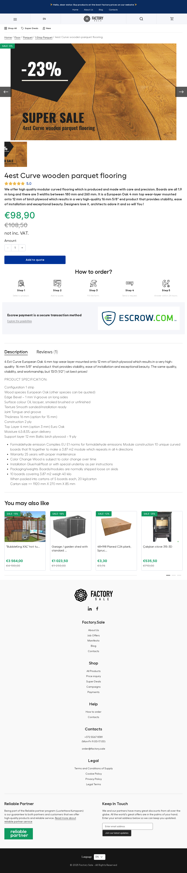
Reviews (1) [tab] (47, 352)
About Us (88, 10)
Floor (17, 37)
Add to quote (35, 259)
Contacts (113, 10)
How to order (93, 712)
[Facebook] (97, 608)
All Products (94, 671)
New (48, 28)
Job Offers (93, 635)
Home (75, 10)
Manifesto (93, 640)
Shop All (12, 28)
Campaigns (93, 687)
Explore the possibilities (19, 321)
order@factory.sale (93, 749)
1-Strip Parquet (43, 37)
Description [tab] (16, 352)
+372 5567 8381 (93, 737)
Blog (101, 10)
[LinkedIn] (89, 608)
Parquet (28, 37)
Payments (93, 692)
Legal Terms (93, 784)
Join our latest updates (116, 833)
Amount (10, 240)
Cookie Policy (93, 774)
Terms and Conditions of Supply (93, 768)
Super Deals (31, 28)
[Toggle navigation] (15, 19)
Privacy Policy (93, 779)
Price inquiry (93, 676)
